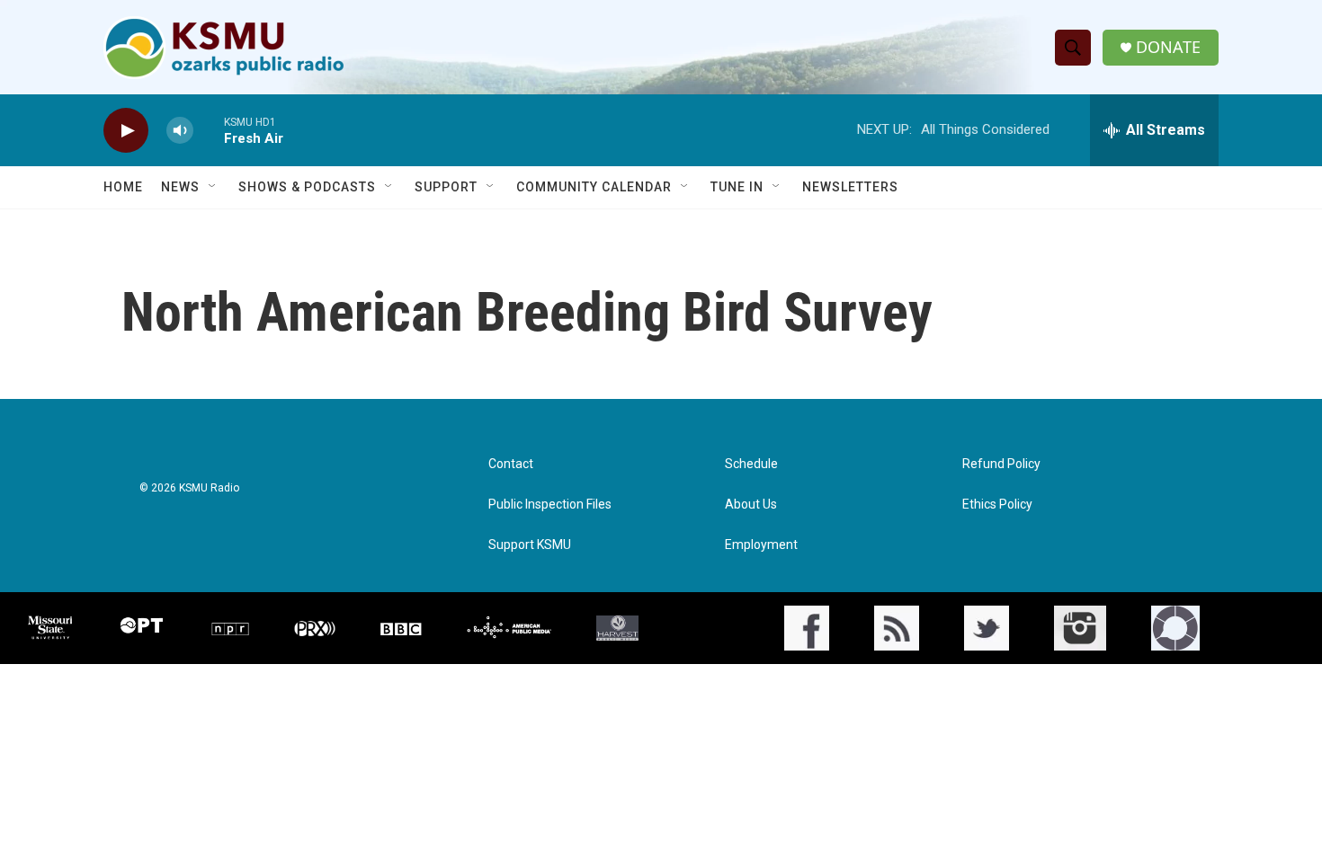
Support (446, 187)
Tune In (737, 187)
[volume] (180, 131)
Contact (510, 464)
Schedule (751, 464)
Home (123, 187)
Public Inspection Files (550, 504)
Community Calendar (594, 187)
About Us (751, 504)
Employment (761, 545)
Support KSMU (529, 545)
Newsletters (850, 187)
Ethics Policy (997, 504)
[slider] (208, 129)
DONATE (1168, 47)
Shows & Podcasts (307, 187)
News (180, 187)
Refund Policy (1001, 464)
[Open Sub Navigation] (213, 187)
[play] (126, 130)
